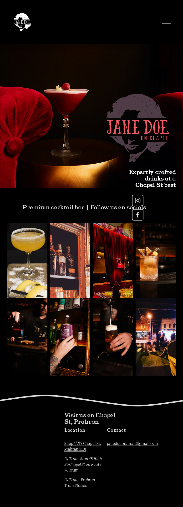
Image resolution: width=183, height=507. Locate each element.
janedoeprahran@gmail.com (132, 443)
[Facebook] (137, 215)
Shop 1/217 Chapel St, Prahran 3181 (82, 446)
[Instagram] (137, 200)
